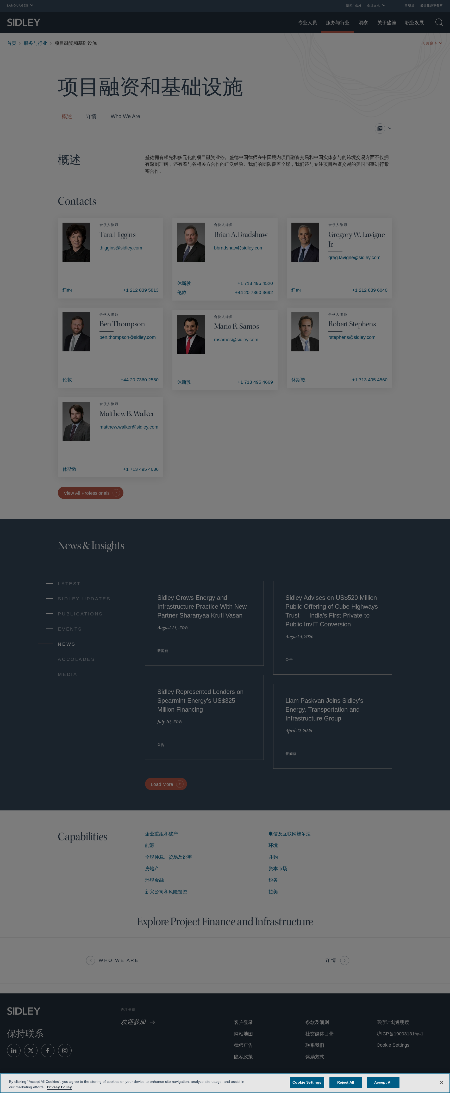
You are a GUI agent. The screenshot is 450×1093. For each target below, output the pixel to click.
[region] (225, 1083)
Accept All (382, 1082)
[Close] (441, 1082)
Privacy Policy (59, 1087)
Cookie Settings (307, 1082)
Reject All (345, 1082)
